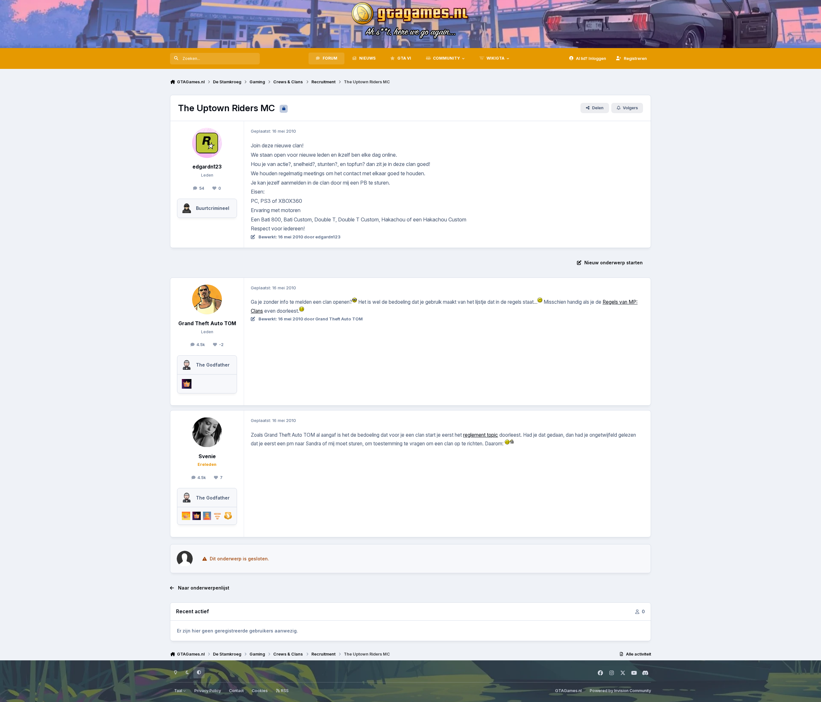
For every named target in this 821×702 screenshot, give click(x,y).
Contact (236, 690)
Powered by (620, 690)
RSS (284, 690)
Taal (178, 690)
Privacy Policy (207, 690)
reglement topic (480, 435)
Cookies (260, 690)
